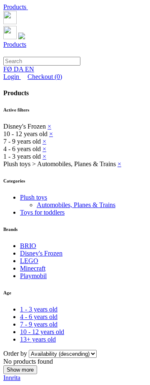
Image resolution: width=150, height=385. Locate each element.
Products (15, 6)
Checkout (45, 76)
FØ (8, 69)
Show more (20, 370)
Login (12, 76)
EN (29, 69)
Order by (16, 353)
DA (19, 69)
